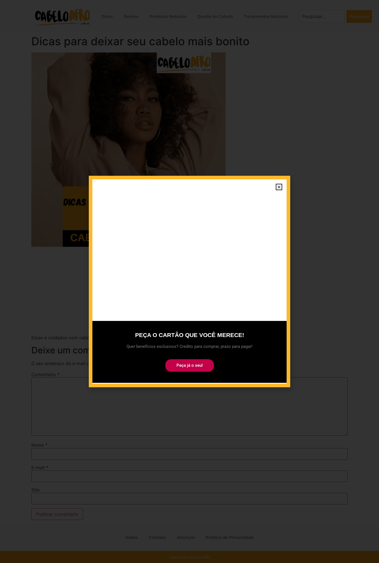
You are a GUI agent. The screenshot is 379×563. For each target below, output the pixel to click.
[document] (189, 281)
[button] (279, 187)
